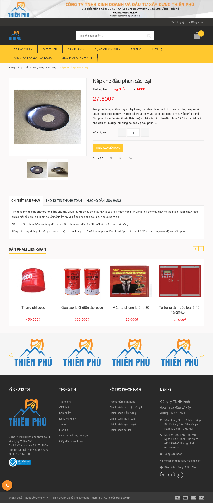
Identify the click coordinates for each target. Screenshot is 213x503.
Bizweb (125, 497)
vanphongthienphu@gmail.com (182, 460)
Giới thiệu (50, 49)
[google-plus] (180, 475)
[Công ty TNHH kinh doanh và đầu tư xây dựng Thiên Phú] (33, 354)
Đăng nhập (197, 22)
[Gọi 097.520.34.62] (7, 485)
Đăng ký (179, 22)
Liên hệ (157, 49)
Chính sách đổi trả (120, 429)
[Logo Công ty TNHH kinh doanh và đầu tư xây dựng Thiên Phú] (39, 36)
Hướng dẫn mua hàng (122, 401)
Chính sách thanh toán (123, 418)
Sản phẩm (75, 49)
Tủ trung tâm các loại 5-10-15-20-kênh (180, 310)
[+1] (130, 158)
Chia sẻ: (98, 158)
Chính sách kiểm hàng (123, 413)
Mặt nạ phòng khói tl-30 (131, 307)
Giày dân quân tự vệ (77, 58)
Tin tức (136, 49)
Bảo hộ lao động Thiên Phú (180, 467)
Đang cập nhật (173, 454)
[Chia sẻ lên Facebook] (111, 158)
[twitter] (163, 475)
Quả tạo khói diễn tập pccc (82, 307)
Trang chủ (22, 49)
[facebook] (171, 475)
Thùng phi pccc (33, 307)
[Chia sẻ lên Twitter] (121, 158)
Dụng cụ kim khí (107, 49)
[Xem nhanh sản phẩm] (47, 292)
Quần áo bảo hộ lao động (33, 58)
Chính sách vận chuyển (123, 424)
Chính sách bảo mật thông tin (127, 407)
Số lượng (99, 132)
